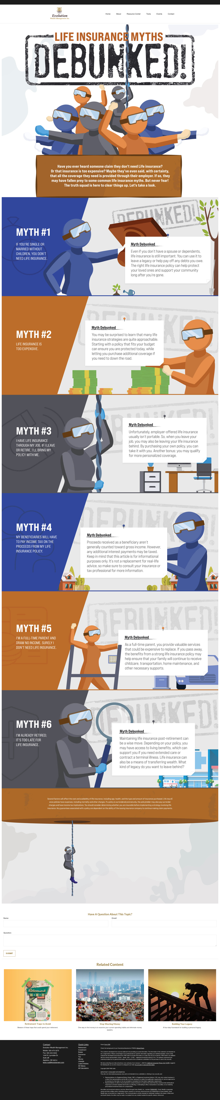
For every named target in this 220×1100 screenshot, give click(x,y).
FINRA (152, 1089)
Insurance (81, 1054)
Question (7, 933)
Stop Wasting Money (110, 1024)
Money (80, 1059)
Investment (82, 1050)
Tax (79, 1057)
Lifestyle (81, 1061)
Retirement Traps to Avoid (38, 1024)
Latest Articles (83, 1063)
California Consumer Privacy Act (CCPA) (158, 1063)
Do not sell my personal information (145, 1065)
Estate (80, 1052)
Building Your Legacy (182, 1024)
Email (114, 918)
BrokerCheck (140, 1048)
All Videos (81, 1066)
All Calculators (83, 1068)
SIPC (155, 1089)
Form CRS (107, 1044)
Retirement (82, 1047)
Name (5, 918)
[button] (118, 14)
